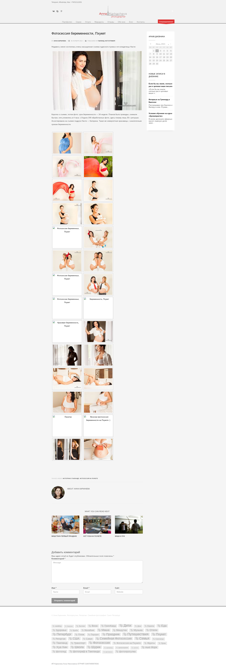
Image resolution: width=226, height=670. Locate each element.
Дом (139, 626)
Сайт (117, 588)
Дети (127, 625)
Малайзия (89, 630)
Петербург (64, 634)
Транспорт (79, 643)
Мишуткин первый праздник (64, 536)
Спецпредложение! (166, 22)
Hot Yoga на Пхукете (92, 536)
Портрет (95, 634)
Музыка (138, 630)
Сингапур (160, 639)
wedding (58, 626)
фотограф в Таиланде (71, 478)
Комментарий (58, 559)
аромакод (109, 647)
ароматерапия (123, 647)
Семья (144, 638)
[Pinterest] (61, 11)
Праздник (113, 634)
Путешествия (137, 634)
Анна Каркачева (60, 41)
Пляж (81, 634)
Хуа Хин (61, 647)
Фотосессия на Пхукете (89, 478)
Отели (153, 630)
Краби (75, 630)
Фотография (110, 41)
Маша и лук (120, 536)
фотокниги (109, 652)
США (76, 638)
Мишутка (121, 630)
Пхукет (161, 634)
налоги (136, 647)
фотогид (61, 651)
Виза (95, 625)
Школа (79, 647)
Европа (150, 626)
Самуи (89, 639)
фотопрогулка (127, 651)
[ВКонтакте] (53, 11)
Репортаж (60, 639)
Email (86, 588)
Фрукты (151, 643)
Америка (70, 626)
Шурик (96, 647)
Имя (54, 588)
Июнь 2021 (160, 44)
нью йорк (151, 647)
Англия (82, 626)
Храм (163, 643)
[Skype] (57, 11)
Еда (163, 625)
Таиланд (101, 41)
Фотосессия (101, 642)
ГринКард (110, 625)
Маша (105, 630)
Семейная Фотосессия (116, 638)
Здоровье (61, 630)
